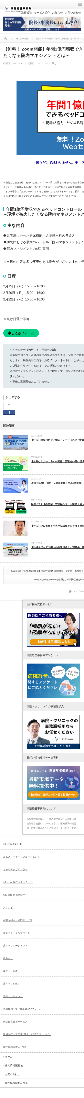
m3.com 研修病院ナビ (15, 894)
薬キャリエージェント (15, 945)
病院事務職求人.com (14, 1047)
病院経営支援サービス (15, 1021)
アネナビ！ (9, 907)
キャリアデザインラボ (15, 869)
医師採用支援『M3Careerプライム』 (23, 1009)
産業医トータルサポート (16, 933)
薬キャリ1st (10, 971)
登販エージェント (13, 996)
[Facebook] (9, 405)
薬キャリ (8, 958)
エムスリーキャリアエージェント (21, 856)
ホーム (8, 1056)
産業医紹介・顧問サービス (17, 920)
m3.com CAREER (12, 844)
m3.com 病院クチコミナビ (18, 882)
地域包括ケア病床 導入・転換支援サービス (27, 1034)
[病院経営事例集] (18, 10)
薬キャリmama (11, 983)
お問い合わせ (12, 1074)
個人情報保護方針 (15, 1065)
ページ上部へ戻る (79, 1093)
